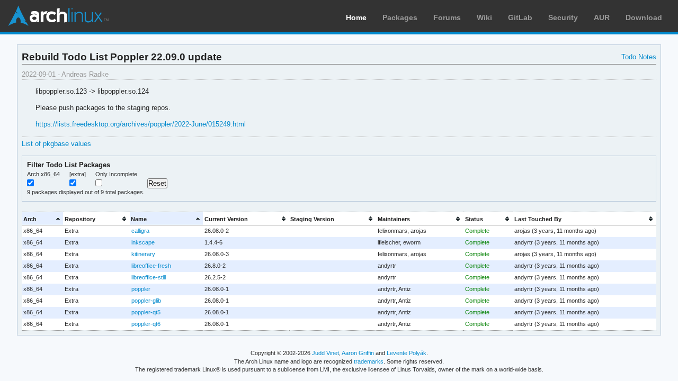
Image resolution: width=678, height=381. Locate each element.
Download (644, 17)
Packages (399, 17)
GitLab (520, 17)
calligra (140, 231)
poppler (140, 289)
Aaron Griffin (358, 353)
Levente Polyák (406, 353)
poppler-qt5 (145, 312)
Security (563, 17)
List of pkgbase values (56, 144)
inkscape (143, 242)
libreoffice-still (148, 277)
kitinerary (143, 254)
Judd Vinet (325, 353)
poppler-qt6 (145, 324)
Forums (447, 17)
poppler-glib (146, 300)
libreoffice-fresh (151, 265)
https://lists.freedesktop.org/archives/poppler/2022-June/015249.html (140, 124)
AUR (602, 17)
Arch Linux (58, 15)
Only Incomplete (116, 174)
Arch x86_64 (43, 174)
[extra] (77, 174)
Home (356, 17)
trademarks (368, 361)
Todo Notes (638, 57)
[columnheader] (42, 218)
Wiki (484, 17)
